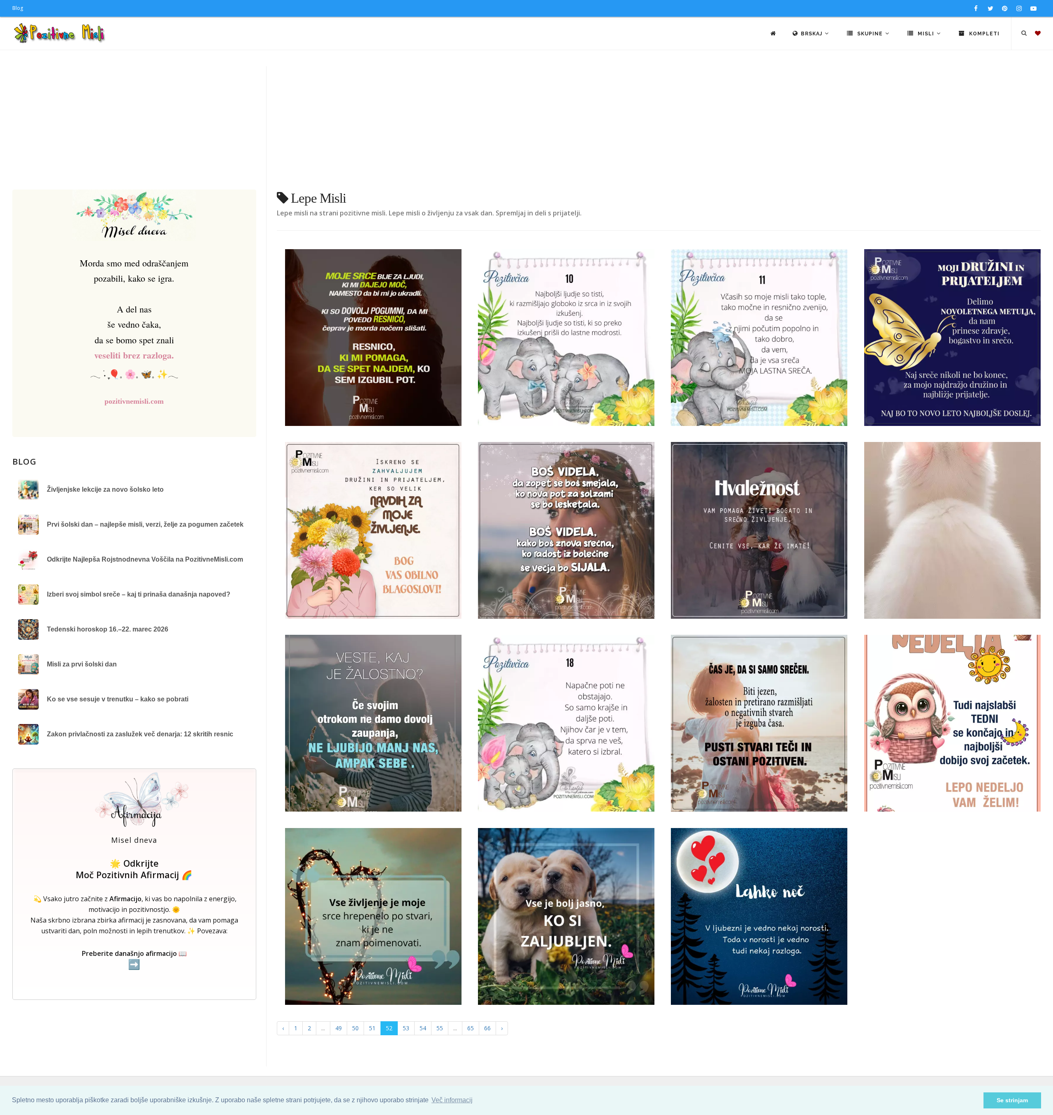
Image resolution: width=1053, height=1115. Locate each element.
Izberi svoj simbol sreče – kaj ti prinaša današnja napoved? (138, 594)
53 (406, 1028)
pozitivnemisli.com (134, 401)
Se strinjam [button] (1012, 1100)
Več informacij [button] (452, 1099)
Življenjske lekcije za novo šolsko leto (105, 489)
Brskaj (812, 34)
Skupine (870, 34)
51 (372, 1028)
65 (470, 1028)
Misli (926, 34)
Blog (17, 8)
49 (338, 1028)
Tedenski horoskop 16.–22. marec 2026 (107, 629)
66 (487, 1028)
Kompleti (983, 34)
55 (439, 1028)
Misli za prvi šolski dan (82, 664)
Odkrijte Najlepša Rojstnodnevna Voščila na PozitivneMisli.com (145, 559)
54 (423, 1028)
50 (355, 1028)
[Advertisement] (526, 127)
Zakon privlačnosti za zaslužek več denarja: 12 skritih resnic (140, 734)
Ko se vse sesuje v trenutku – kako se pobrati (117, 699)
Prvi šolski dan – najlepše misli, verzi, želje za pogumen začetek (145, 524)
